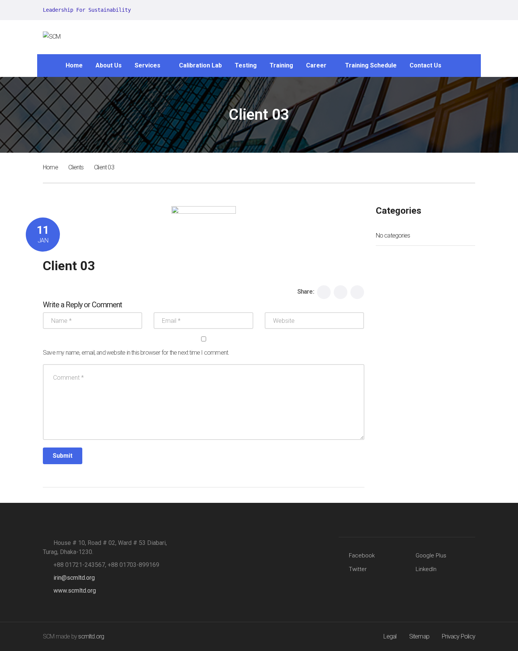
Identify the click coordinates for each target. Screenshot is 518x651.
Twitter (358, 569)
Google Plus (431, 555)
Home (50, 167)
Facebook (362, 555)
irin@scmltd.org (74, 577)
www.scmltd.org (74, 590)
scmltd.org (91, 636)
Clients (75, 167)
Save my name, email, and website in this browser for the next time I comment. (136, 352)
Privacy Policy (458, 636)
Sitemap (419, 636)
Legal (389, 636)
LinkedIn (426, 569)
